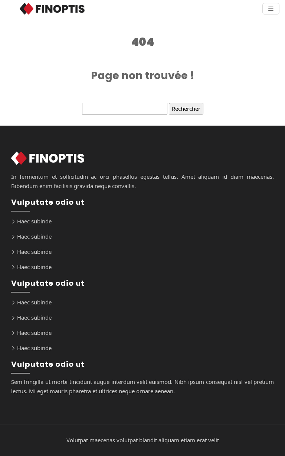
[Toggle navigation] (270, 8)
